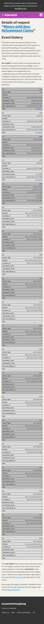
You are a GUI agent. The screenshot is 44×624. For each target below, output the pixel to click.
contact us (27, 82)
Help (12, 612)
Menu (41, 14)
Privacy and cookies (23, 612)
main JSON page (19, 587)
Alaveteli (13, 608)
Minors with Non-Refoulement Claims (18, 28)
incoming (39, 132)
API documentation (12, 590)
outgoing (39, 109)
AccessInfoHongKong (9, 15)
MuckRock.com (20, 8)
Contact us (5, 612)
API (34, 612)
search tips (19, 577)
